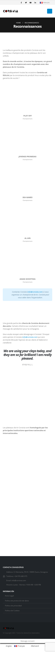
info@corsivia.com (19, 580)
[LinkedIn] (35, 3)
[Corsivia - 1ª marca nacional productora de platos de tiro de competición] (10, 11)
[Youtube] (31, 3)
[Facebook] (21, 3)
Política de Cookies (12, 610)
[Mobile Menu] (49, 11)
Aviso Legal (9, 596)
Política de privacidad (13, 605)
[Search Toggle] (44, 11)
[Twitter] (26, 3)
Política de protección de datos (17, 600)
